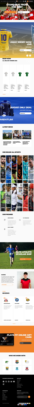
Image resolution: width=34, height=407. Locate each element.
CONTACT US (4, 398)
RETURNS (3, 395)
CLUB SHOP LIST (19, 384)
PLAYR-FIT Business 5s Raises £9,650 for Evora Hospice (5, 142)
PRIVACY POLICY (4, 397)
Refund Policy (4, 399)
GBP (31, 1)
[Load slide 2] (7, 55)
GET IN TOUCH (19, 387)
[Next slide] (30, 56)
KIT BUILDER (19, 386)
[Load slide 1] (4, 55)
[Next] (30, 61)
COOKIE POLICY (4, 396)
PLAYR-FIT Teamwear (6, 403)
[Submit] (29, 397)
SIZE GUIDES (4, 392)
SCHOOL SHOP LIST (20, 385)
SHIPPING (3, 394)
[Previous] (28, 61)
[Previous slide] (27, 56)
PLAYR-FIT (5, 84)
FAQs (3, 393)
